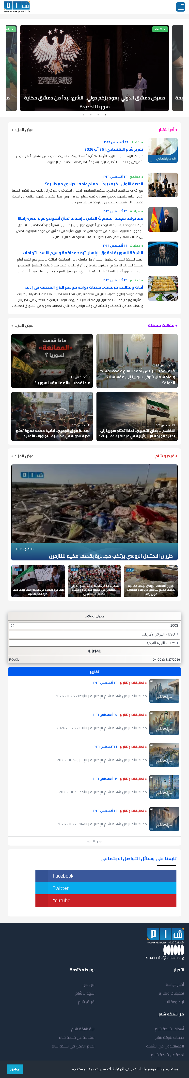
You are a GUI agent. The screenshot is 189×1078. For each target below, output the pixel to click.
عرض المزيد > (22, 129)
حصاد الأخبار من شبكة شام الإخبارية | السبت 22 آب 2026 (102, 824)
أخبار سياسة (175, 984)
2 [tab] (98, 114)
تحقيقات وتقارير (171, 993)
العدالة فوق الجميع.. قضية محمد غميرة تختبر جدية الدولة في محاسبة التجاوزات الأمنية (53, 433)
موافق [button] (15, 1069)
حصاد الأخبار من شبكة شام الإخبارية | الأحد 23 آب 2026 (103, 792)
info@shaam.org (170, 957)
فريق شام (86, 1001)
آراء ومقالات (174, 1001)
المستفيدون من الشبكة (165, 1046)
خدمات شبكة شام (169, 1037)
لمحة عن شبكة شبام (167, 1054)
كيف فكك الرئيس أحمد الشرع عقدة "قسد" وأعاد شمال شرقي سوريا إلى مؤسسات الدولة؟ (137, 376)
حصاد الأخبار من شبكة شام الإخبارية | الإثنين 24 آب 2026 (102, 760)
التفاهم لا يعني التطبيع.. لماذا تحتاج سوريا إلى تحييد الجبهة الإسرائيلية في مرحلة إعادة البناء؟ (137, 433)
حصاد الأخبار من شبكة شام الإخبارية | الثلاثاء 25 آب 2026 (101, 728)
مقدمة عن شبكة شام (76, 1037)
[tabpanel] (94, 68)
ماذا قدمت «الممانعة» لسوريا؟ (62, 382)
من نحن (88, 984)
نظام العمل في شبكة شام (73, 1046)
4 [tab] (83, 114)
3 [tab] (90, 114)
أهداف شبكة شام (169, 1028)
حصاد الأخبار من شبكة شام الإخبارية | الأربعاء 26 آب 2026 (101, 696)
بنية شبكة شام (82, 1028)
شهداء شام (84, 993)
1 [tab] (105, 114)
